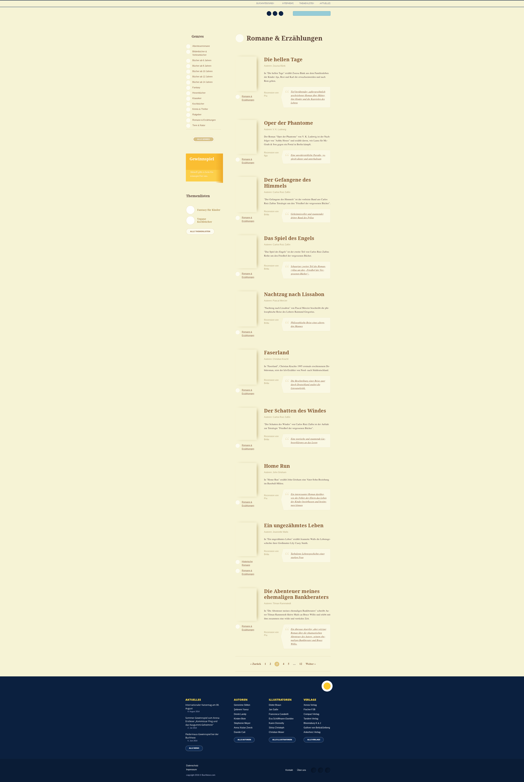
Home (251, 3)
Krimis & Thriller (200, 109)
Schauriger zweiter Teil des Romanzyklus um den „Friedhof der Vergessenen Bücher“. (308, 270)
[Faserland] (246, 366)
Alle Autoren (244, 739)
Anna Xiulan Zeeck (243, 727)
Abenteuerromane (201, 46)
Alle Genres (203, 139)
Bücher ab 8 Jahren (201, 66)
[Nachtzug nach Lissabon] (246, 308)
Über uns (301, 770)
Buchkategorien (266, 3)
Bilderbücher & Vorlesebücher (199, 53)
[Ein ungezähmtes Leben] (246, 539)
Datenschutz (192, 765)
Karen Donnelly (276, 723)
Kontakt (289, 770)
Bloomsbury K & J (312, 723)
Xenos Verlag (310, 705)
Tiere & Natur (198, 125)
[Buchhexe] (204, 15)
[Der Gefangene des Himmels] (246, 194)
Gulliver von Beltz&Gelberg (317, 727)
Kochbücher (198, 103)
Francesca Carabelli (278, 714)
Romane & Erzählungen (204, 120)
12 (300, 664)
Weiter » (311, 664)
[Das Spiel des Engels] (246, 251)
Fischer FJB (309, 709)
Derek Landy (240, 714)
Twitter (281, 13)
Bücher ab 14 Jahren (202, 82)
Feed (269, 13)
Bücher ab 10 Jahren (202, 71)
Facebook (275, 13)
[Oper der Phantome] (246, 136)
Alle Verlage (313, 739)
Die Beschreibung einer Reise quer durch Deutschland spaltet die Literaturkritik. (308, 384)
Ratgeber (196, 114)
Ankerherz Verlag (312, 732)
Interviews (288, 3)
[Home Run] (246, 479)
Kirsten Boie (240, 718)
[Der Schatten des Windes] (246, 423)
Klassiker (196, 98)
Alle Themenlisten (200, 231)
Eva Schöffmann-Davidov (281, 718)
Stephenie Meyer (242, 723)
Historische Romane (247, 563)
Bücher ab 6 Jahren (201, 60)
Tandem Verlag (311, 718)
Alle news (194, 748)
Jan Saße (273, 709)
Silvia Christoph (276, 727)
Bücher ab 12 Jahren (202, 76)
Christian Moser (276, 732)
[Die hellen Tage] (246, 73)
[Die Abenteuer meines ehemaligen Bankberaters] (246, 604)
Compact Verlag (311, 714)
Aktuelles (325, 3)
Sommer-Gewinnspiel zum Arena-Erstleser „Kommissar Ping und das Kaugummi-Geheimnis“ (202, 721)
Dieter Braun (275, 705)
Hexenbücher (199, 93)
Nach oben (327, 686)
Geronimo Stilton (242, 705)
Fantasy (196, 87)
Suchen (327, 13)
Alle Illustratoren (282, 739)
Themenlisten (307, 3)
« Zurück (255, 664)
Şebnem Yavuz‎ (241, 709)
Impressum (191, 769)
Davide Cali (239, 732)
